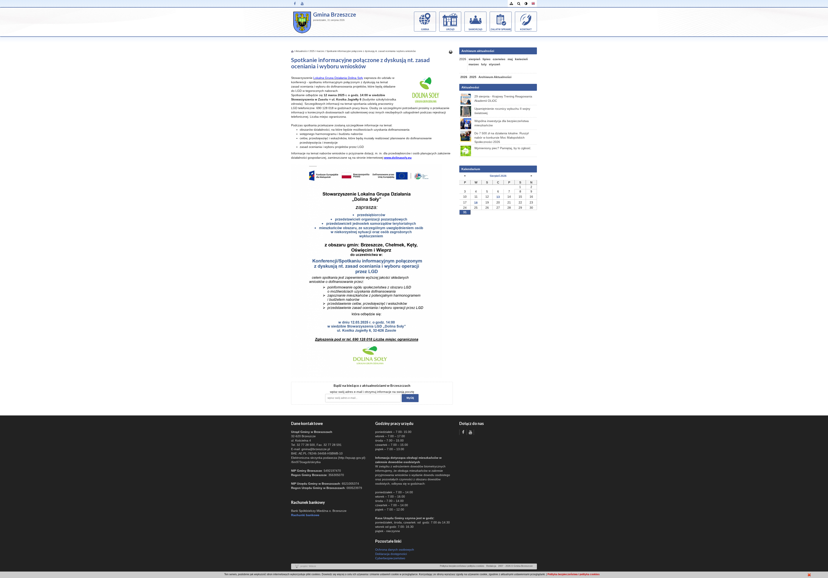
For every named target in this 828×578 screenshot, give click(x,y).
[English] (533, 3)
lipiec (487, 59)
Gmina (425, 29)
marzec (321, 51)
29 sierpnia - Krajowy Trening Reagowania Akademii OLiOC (503, 98)
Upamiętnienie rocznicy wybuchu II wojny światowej (502, 111)
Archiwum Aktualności (494, 77)
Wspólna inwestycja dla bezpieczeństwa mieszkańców (501, 123)
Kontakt (526, 29)
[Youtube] (302, 3)
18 (476, 202)
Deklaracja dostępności (391, 554)
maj (510, 59)
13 (498, 197)
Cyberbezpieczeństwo (390, 558)
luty (484, 64)
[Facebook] (294, 3)
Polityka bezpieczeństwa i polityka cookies (462, 566)
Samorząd (475, 29)
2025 (312, 51)
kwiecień (521, 59)
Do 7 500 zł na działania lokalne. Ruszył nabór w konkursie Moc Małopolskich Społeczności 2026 (501, 138)
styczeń (494, 64)
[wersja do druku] (450, 52)
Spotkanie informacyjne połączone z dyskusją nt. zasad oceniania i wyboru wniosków (371, 51)
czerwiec (499, 59)
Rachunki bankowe (305, 515)
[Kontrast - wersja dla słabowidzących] (526, 3)
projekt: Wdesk (308, 566)
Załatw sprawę (501, 29)
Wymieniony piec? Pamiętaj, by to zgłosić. (502, 148)
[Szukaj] (518, 3)
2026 (463, 77)
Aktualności (301, 51)
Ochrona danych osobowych (394, 549)
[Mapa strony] (511, 3)
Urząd (450, 29)
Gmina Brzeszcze (334, 14)
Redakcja (491, 566)
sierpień (474, 59)
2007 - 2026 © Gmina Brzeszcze (515, 566)
